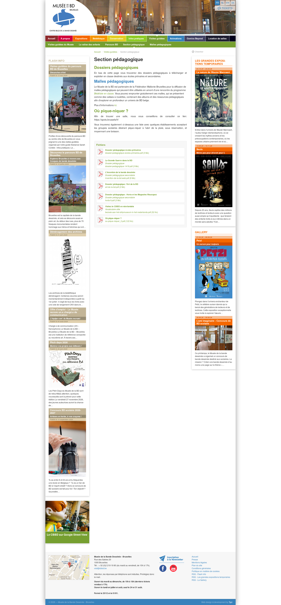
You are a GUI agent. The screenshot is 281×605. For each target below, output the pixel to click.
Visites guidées (157, 38)
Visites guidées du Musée (61, 44)
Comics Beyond (195, 38)
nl (222, 2)
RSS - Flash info (199, 574)
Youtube (173, 568)
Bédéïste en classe (104, 93)
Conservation (116, 38)
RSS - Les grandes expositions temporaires (211, 577)
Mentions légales (199, 562)
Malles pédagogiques (160, 44)
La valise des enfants (89, 44)
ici (115, 105)
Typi (230, 602)
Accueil (51, 38)
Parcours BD (111, 44)
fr (217, 2)
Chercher (199, 51)
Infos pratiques (136, 38)
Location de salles (217, 38)
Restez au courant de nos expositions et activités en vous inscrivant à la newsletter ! (171, 559)
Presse (195, 559)
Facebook (163, 568)
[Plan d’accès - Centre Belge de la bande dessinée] (68, 567)
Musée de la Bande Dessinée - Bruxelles (71, 17)
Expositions (81, 38)
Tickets (227, 8)
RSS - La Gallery (199, 580)
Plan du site (197, 565)
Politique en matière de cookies (206, 571)
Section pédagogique (134, 44)
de (232, 2)
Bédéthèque (99, 38)
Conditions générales (201, 568)
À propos (65, 38)
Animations (175, 38)
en (227, 2)
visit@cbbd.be (100, 568)
